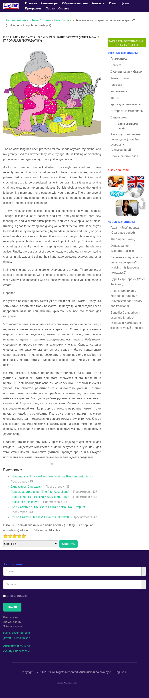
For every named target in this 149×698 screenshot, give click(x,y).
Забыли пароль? (13, 626)
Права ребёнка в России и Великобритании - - (54, 496)
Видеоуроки (118, 117)
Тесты (114, 97)
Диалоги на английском (126, 71)
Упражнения (118, 91)
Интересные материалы (126, 110)
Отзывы (64, 8)
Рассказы (116, 84)
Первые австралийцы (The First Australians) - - (54, 491)
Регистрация (10, 617)
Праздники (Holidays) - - (39, 501)
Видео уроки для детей (128, 126)
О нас (113, 3)
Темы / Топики (41, 20)
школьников (22, 638)
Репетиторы (50, 3)
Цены (125, 3)
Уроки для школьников (125, 104)
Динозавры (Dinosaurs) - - (40, 486)
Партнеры (59, 683)
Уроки (50, 8)
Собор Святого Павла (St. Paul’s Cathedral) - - (54, 517)
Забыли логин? (12, 621)
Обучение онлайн (75, 3)
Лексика (115, 65)
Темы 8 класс (63, 20)
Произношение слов (124, 156)
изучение (18, 632)
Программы (34, 8)
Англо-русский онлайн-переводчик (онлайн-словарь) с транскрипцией (125, 142)
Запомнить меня (18, 595)
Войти (12, 607)
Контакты (98, 3)
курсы (7, 632)
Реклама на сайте (70, 683)
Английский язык (17, 20)
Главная (31, 3)
